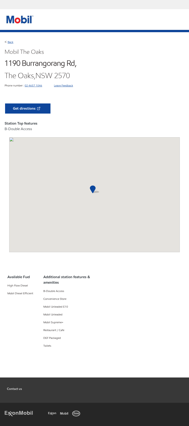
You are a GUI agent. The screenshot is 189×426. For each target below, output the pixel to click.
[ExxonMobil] (19, 412)
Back (10, 42)
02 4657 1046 (33, 85)
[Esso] (77, 412)
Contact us (14, 389)
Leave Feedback (63, 85)
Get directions (24, 108)
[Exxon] (53, 412)
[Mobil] (65, 412)
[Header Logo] (19, 19)
